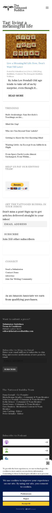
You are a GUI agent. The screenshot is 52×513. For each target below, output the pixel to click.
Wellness (10, 76)
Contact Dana (11, 272)
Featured (19, 74)
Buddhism (11, 74)
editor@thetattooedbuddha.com (18, 331)
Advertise (9, 276)
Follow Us (10, 247)
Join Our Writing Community (18, 279)
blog (39, 71)
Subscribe (11, 234)
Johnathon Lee (21, 71)
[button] (47, 463)
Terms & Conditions (12, 326)
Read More (15, 95)
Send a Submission (14, 269)
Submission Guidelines (13, 324)
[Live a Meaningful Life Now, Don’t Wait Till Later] (26, 46)
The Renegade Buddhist (32, 74)
